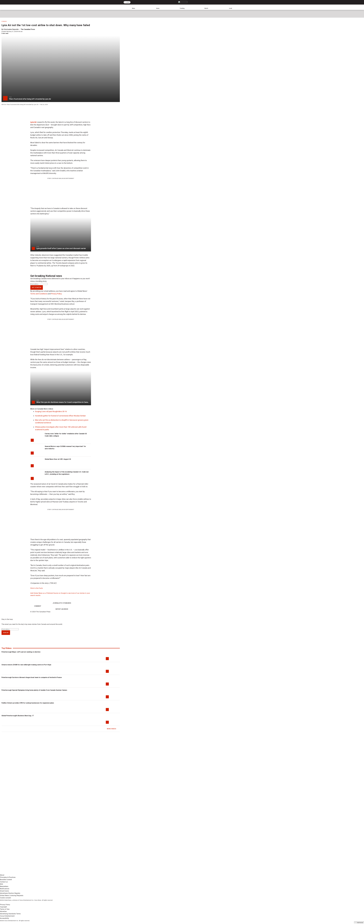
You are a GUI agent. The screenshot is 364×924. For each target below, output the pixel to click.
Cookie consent (5, 898)
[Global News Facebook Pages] (14, 858)
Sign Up (6, 632)
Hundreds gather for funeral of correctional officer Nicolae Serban (60, 416)
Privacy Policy (56, 294)
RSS (1, 884)
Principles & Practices (7, 877)
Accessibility (4, 918)
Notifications (4, 889)
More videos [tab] (48, 409)
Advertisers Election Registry (10, 893)
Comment (37, 606)
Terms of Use (4, 909)
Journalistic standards (62, 603)
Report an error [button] (62, 609)
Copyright (3, 907)
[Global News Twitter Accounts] (43, 858)
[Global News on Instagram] (101, 858)
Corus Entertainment (7, 916)
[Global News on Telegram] (72, 873)
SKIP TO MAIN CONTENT (35, 1)
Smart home (4, 891)
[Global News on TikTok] (43, 873)
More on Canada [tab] (36, 409)
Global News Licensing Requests (11, 895)
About (2, 875)
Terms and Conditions (38, 294)
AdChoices (360, 922)
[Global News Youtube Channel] (72, 858)
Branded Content (6, 879)
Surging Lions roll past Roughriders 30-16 (51, 411)
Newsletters (4, 886)
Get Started (36, 287)
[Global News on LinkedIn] (14, 873)
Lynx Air (33, 122)
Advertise (3, 911)
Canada (4, 21)
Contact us (4, 882)
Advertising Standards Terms (10, 914)
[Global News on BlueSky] (101, 873)
